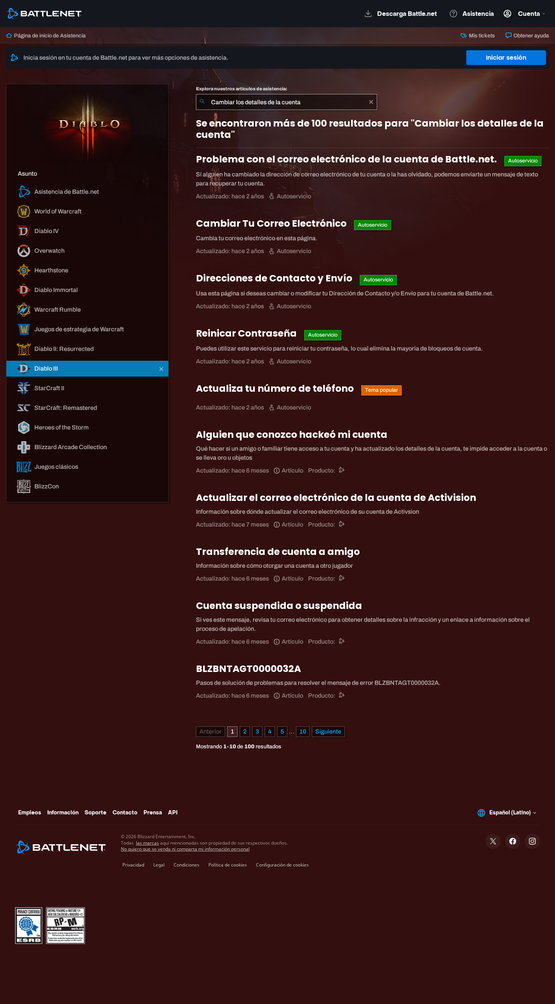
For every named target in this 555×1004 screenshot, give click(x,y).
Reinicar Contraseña (247, 333)
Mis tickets (481, 35)
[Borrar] (371, 102)
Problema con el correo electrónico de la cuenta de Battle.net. (347, 159)
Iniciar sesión (506, 57)
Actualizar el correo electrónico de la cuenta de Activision (336, 497)
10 (302, 731)
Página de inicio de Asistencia (49, 35)
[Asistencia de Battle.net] (341, 470)
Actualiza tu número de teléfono (276, 388)
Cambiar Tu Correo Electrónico (272, 223)
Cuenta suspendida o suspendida (279, 605)
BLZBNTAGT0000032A (248, 668)
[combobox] (286, 102)
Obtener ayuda (530, 35)
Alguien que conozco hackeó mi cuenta (291, 434)
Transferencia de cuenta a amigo (278, 551)
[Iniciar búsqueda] (202, 102)
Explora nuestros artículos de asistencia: (241, 88)
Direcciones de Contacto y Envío (275, 278)
